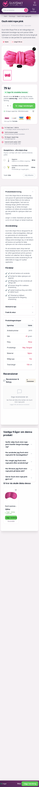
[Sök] (26, 10)
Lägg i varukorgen (25, 106)
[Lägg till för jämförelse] (16, 494)
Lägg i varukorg (11, 518)
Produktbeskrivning (13, 192)
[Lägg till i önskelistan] (33, 111)
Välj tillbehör (29, 175)
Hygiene (14, 159)
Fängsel (29, 347)
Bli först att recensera (17, 25)
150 (28, 364)
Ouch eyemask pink (11, 506)
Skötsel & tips (10, 307)
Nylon (30, 353)
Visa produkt (11, 521)
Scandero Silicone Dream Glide (20, 167)
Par (30, 359)
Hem (5, 16)
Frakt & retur (10, 312)
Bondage (12, 16)
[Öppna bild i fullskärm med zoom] (34, 49)
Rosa (30, 342)
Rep (23, 347)
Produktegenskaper (13, 320)
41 (27, 336)
